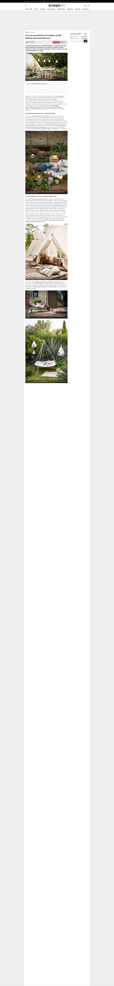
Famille (60, 1)
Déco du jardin (31, 32)
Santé (63, 1)
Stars (71, 1)
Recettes (40, 1)
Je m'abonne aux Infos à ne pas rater (38, 83)
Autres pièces (60, 9)
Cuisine (35, 1)
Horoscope (79, 1)
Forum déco (85, 9)
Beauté (31, 1)
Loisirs (75, 1)
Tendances (70, 9)
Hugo (84, 1)
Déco (44, 1)
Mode (28, 1)
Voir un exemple (84, 36)
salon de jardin (56, 205)
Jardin (47, 1)
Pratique (77, 9)
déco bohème (55, 105)
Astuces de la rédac (75, 38)
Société (67, 1)
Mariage (55, 1)
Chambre (42, 9)
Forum (88, 1)
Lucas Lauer (31, 41)
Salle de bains (51, 9)
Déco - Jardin (74, 36)
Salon (36, 9)
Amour (51, 1)
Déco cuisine (28, 9)
